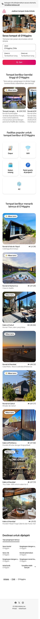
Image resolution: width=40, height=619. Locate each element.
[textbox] (10, 55)
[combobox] (19, 48)
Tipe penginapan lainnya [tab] (11, 540)
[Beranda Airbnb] (4, 11)
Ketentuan (22, 609)
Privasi (14, 609)
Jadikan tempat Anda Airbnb (23, 11)
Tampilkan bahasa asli (12, 5)
